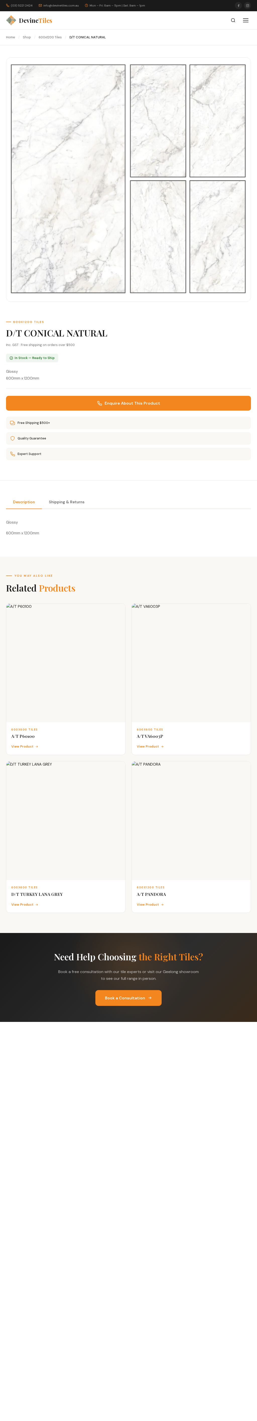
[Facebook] (238, 5)
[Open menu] (245, 20)
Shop (27, 37)
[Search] (233, 20)
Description (24, 502)
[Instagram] (247, 5)
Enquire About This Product (132, 403)
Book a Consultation (125, 998)
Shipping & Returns (67, 502)
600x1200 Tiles (50, 37)
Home (10, 37)
